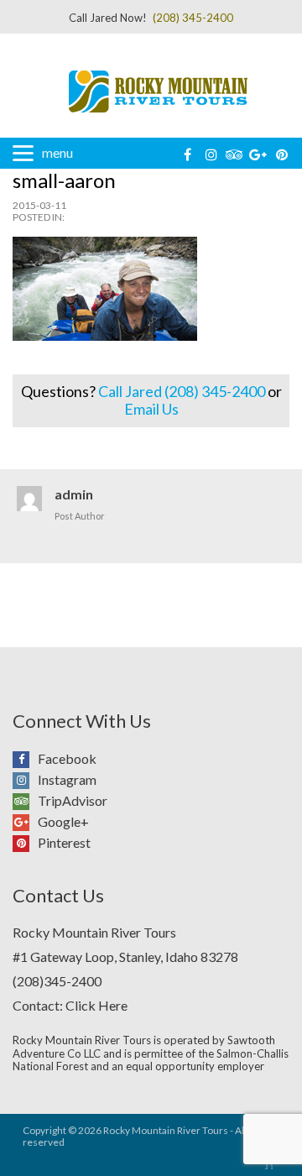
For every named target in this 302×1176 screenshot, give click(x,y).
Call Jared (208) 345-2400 (181, 391)
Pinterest (25, 840)
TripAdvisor (25, 798)
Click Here (96, 1005)
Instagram (25, 777)
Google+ (25, 819)
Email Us (151, 409)
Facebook (25, 756)
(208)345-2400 (57, 981)
